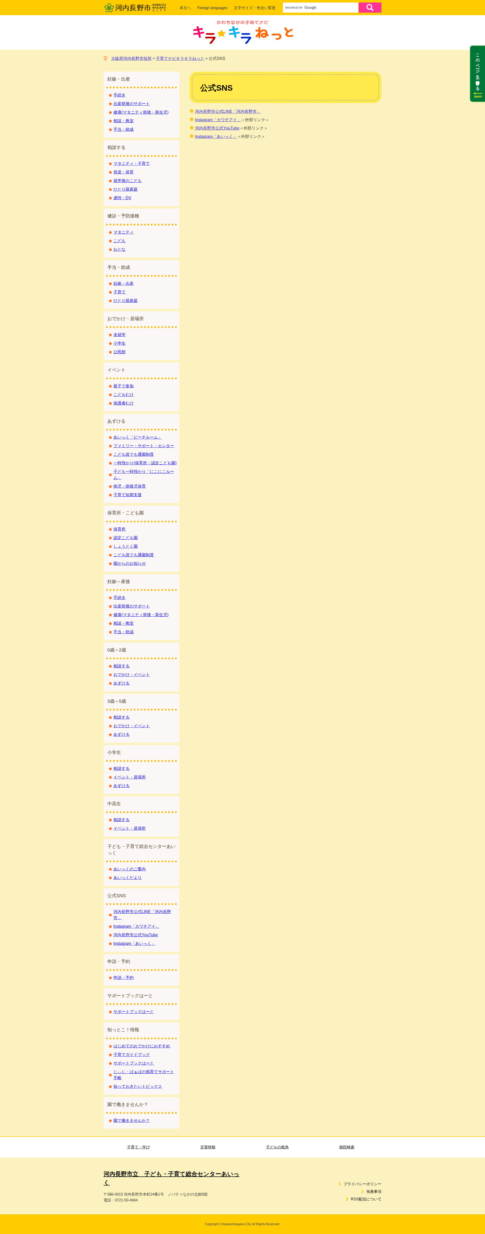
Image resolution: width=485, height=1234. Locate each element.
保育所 (119, 529)
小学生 (119, 343)
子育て (119, 292)
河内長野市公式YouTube (217, 128)
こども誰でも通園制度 (133, 454)
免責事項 (373, 1191)
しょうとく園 (125, 546)
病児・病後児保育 (129, 486)
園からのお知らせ (129, 563)
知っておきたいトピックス (137, 1086)
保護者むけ (123, 403)
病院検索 (346, 1147)
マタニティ (123, 232)
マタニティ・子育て (131, 163)
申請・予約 (123, 977)
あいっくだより (127, 877)
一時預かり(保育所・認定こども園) (145, 463)
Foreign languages (212, 8)
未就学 (119, 335)
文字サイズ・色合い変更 (255, 8)
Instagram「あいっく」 (216, 136)
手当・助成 (123, 129)
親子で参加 (123, 386)
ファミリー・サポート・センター (143, 446)
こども (119, 241)
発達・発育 (123, 172)
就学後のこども (127, 181)
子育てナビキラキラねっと (180, 58)
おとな (119, 249)
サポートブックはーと (133, 1012)
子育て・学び (138, 1147)
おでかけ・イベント (131, 674)
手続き (119, 95)
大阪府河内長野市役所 (131, 58)
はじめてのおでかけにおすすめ (141, 1046)
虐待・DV (122, 198)
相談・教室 (123, 121)
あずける (121, 683)
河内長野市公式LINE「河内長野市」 (228, 111)
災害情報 (207, 1147)
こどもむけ (123, 394)
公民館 (119, 352)
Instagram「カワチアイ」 (218, 120)
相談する (121, 666)
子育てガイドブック (131, 1054)
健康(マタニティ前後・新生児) (140, 112)
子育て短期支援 (127, 495)
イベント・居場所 (129, 777)
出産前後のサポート (131, 104)
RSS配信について (366, 1199)
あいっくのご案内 (129, 869)
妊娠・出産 (123, 283)
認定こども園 (125, 538)
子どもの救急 (277, 1147)
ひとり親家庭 (125, 189)
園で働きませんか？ (131, 1120)
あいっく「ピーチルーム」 (137, 437)
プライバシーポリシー (362, 1184)
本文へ (185, 8)
